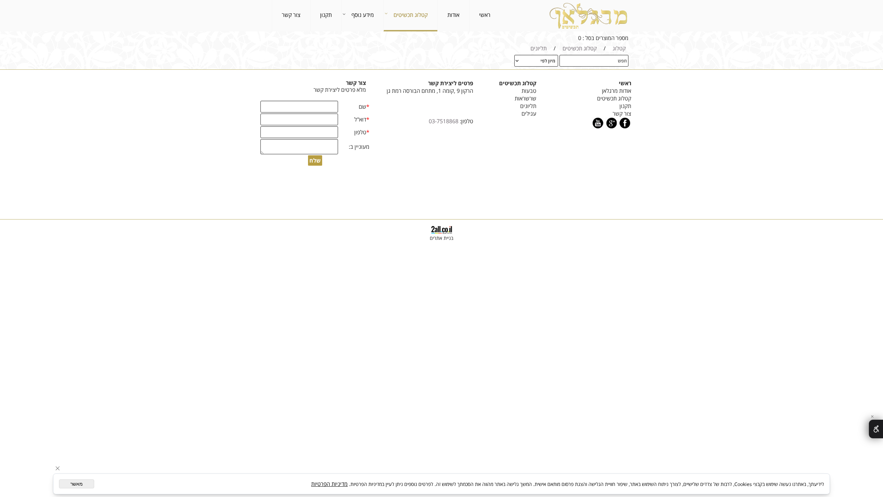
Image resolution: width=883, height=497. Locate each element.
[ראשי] (587, 15)
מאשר (76, 484)
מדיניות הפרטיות (329, 484)
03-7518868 (443, 121)
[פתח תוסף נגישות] (876, 429)
